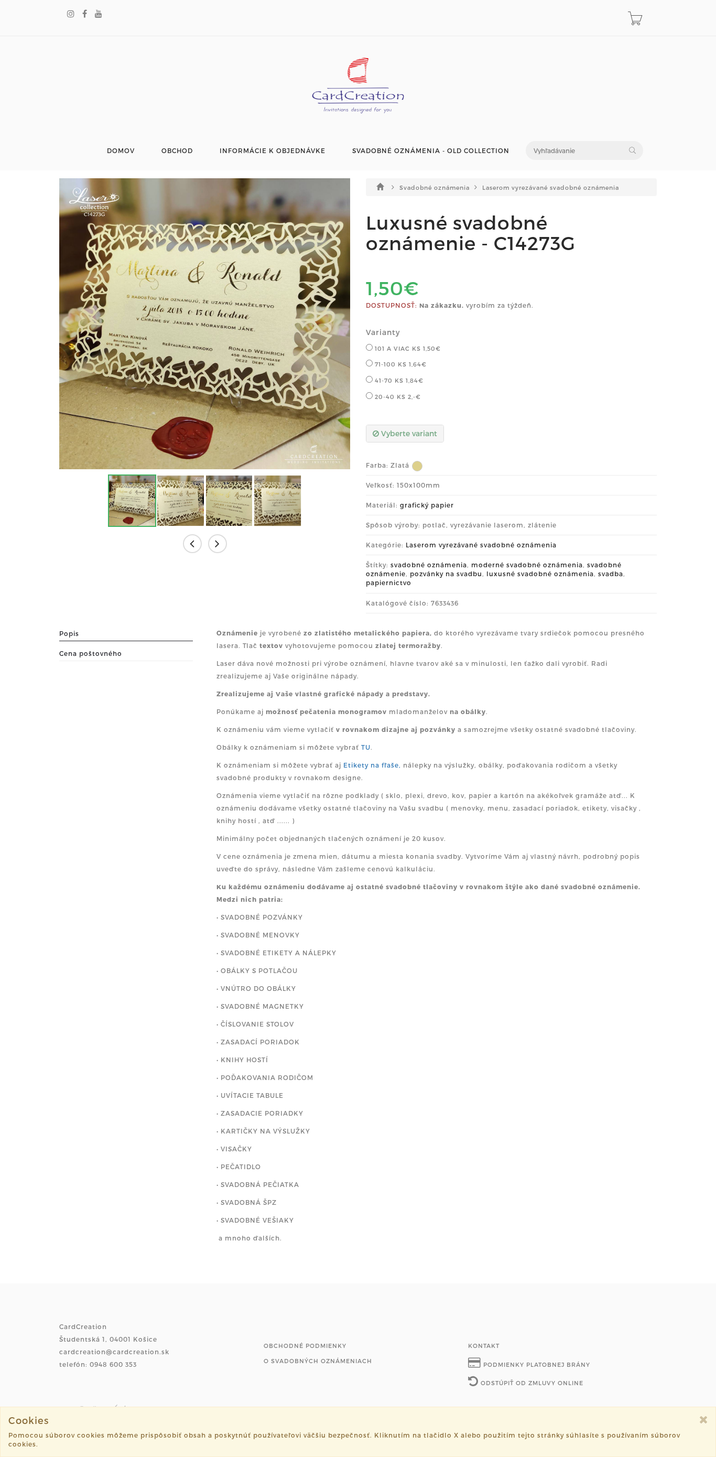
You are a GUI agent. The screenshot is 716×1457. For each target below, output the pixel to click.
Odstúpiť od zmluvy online (531, 1382)
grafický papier (427, 505)
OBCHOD (177, 150)
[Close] (703, 1419)
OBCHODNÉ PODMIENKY (305, 1345)
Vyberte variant (408, 433)
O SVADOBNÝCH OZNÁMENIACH (318, 1360)
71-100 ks (400, 364)
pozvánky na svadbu (446, 573)
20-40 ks (397, 396)
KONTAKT (484, 1345)
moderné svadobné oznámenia (527, 564)
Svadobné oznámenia (435, 187)
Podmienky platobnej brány (535, 1364)
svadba (610, 573)
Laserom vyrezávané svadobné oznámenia (550, 187)
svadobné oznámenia (428, 564)
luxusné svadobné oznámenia (540, 573)
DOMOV (121, 150)
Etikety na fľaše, (372, 765)
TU (366, 747)
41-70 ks (398, 380)
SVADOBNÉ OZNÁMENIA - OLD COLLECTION (430, 150)
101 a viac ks (407, 348)
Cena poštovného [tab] (90, 653)
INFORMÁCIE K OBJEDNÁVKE (273, 150)
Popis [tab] (69, 633)
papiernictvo (388, 582)
